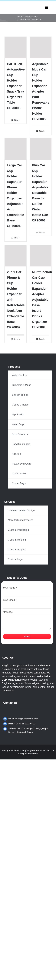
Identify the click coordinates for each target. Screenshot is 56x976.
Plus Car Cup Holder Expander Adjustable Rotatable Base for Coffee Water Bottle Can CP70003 (40, 192)
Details (17, 120)
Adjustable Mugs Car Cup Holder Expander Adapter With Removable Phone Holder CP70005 (40, 91)
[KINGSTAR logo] (15, 5)
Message (8, 612)
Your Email (10, 600)
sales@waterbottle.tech (26, 718)
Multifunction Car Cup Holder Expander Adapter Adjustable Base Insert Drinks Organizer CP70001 (42, 299)
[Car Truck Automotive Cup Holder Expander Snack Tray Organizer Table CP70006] (15, 47)
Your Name (10, 587)
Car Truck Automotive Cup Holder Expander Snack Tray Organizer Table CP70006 (16, 86)
